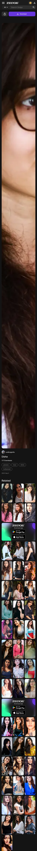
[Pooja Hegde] (7, 551)
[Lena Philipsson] (7, 746)
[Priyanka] (7, 766)
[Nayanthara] (7, 570)
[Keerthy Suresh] (30, 785)
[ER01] (30, 668)
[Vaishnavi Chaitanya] (30, 824)
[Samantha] (30, 609)
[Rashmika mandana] (30, 688)
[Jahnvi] (18, 766)
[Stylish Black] (30, 590)
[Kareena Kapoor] (30, 766)
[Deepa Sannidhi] (30, 493)
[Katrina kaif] (7, 512)
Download (23, 14)
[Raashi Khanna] (30, 629)
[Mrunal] (7, 629)
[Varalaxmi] (18, 551)
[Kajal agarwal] (18, 805)
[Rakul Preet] (18, 668)
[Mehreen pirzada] (18, 590)
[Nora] (7, 688)
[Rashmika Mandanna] (7, 493)
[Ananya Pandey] (30, 726)
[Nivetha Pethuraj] (7, 726)
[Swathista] (18, 570)
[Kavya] (18, 688)
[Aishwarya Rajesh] (30, 512)
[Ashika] (7, 590)
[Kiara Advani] (7, 785)
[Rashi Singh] (18, 629)
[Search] (34, 7)
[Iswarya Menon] (18, 726)
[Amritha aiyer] (18, 609)
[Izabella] (30, 551)
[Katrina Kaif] (18, 493)
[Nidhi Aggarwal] (18, 649)
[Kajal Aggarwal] (18, 512)
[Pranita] (7, 824)
